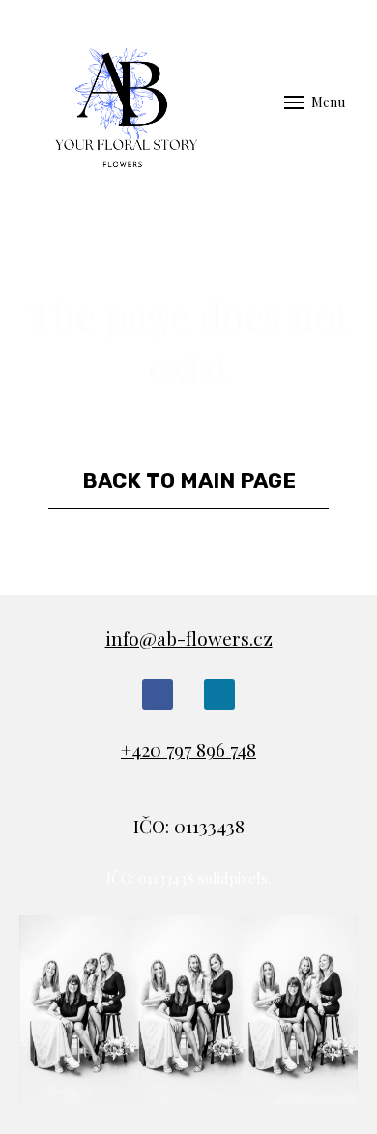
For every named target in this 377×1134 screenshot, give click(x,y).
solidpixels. (234, 877)
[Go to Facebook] (157, 694)
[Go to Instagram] (219, 694)
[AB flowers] (120, 102)
